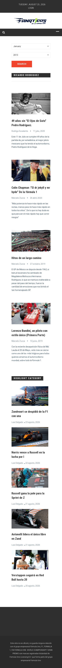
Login (31, 8)
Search (21, 64)
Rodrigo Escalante (20, 131)
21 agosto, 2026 (32, 504)
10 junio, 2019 (36, 341)
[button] (31, 46)
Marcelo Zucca (18, 198)
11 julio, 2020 (39, 131)
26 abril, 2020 (36, 198)
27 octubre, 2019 (37, 264)
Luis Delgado (17, 422)
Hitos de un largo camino (26, 258)
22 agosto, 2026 (32, 463)
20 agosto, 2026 (32, 586)
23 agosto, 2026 (32, 422)
